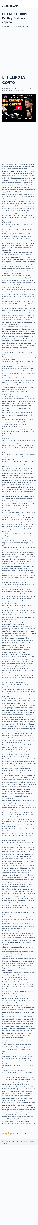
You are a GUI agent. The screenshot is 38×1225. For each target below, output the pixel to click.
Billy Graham (27, 26)
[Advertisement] (19, 50)
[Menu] (35, 4)
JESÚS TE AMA (10, 6)
